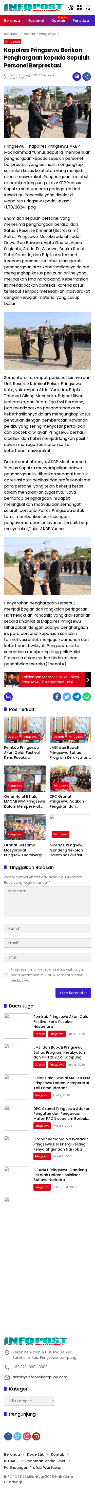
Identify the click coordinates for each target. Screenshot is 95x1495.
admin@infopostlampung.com (40, 1377)
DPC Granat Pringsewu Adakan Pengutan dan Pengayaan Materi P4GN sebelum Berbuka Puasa (67, 801)
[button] (71, 8)
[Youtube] (36, 1436)
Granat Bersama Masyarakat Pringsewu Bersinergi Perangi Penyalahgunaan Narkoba (23, 850)
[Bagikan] (86, 76)
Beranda (12, 1454)
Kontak (57, 1454)
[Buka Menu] (79, 8)
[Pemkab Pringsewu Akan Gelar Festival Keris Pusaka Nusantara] (25, 730)
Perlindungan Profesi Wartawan (33, 1467)
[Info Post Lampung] (33, 7)
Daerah (13, 737)
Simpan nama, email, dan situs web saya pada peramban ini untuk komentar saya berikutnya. (47, 975)
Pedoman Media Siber (46, 1461)
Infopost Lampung (17, 75)
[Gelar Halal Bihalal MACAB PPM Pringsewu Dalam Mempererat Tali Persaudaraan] (25, 779)
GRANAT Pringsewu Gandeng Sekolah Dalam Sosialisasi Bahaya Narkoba (67, 850)
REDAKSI (11, 1461)
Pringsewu (12, 42)
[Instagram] (27, 1436)
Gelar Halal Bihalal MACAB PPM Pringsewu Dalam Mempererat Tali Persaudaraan (24, 801)
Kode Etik (35, 1454)
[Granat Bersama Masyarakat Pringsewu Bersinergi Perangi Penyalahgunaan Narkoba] (25, 827)
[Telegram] (76, 696)
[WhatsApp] (86, 696)
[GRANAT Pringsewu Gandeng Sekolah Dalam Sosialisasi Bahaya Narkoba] (70, 827)
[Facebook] (57, 696)
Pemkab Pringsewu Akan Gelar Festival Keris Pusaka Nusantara (22, 752)
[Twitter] (67, 696)
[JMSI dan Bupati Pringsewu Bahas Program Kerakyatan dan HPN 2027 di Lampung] (70, 730)
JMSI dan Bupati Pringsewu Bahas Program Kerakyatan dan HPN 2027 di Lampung (69, 752)
